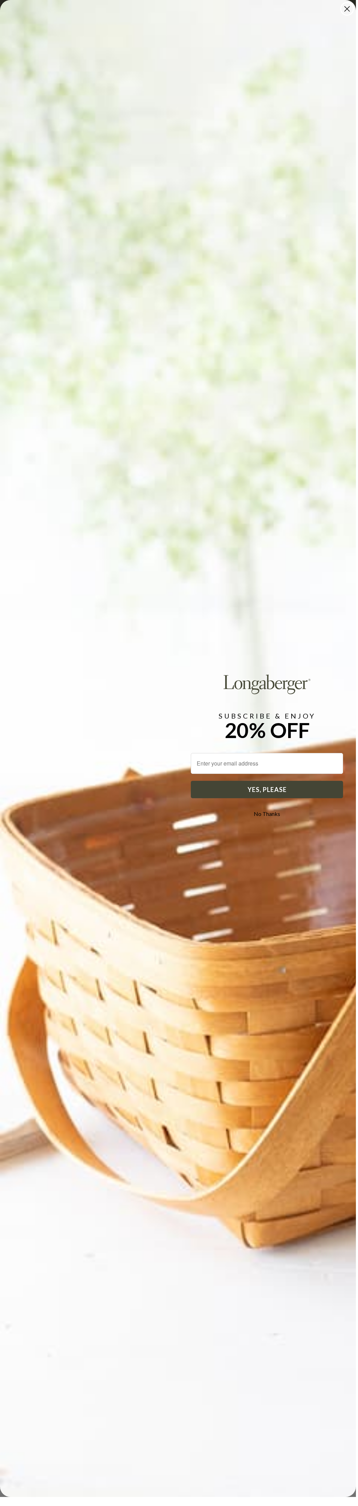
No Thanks (267, 813)
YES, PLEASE (267, 789)
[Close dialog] (347, 9)
